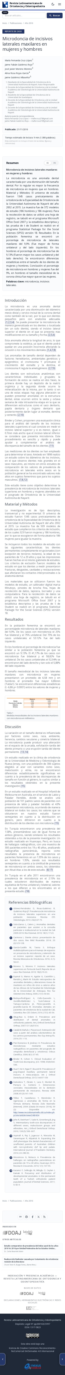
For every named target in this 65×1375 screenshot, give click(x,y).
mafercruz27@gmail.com (42, 118)
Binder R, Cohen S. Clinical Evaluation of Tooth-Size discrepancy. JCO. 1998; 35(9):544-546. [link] (34, 1062)
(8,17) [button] (50, 869)
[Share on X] (39, 1217)
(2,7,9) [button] (51, 368)
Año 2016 (29, 23)
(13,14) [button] (24, 752)
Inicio (4, 23)
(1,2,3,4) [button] (9, 322)
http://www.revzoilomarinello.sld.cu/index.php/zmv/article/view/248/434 (34, 1114)
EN (55, 163)
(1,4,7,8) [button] (51, 350)
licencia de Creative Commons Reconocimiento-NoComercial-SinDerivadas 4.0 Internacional (32, 1350)
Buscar (54, 15)
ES (48, 163)
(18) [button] (27, 891)
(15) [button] (23, 786)
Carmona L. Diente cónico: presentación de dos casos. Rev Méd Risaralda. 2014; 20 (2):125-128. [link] (34, 940)
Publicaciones (16, 23)
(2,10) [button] (21, 415)
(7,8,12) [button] (23, 479)
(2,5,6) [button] (51, 334)
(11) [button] (51, 445)
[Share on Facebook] (32, 1217)
